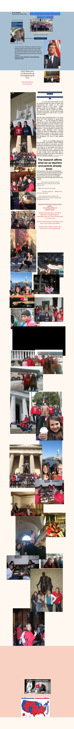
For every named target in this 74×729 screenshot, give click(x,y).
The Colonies (14, 25)
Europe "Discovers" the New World (17, 23)
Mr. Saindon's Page (15, 26)
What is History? (14, 22)
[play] (57, 293)
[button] (47, 284)
